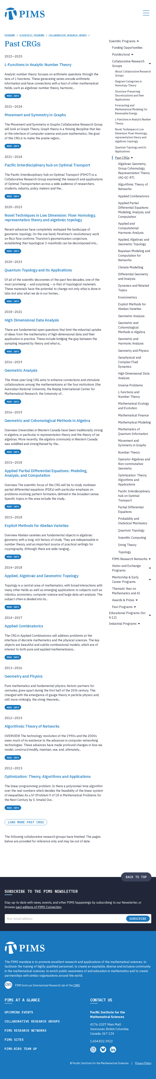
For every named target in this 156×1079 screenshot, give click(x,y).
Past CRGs (122, 158)
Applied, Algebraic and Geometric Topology (133, 242)
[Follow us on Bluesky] (103, 1051)
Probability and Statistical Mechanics (132, 521)
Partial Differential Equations (131, 509)
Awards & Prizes (123, 600)
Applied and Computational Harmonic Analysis (131, 228)
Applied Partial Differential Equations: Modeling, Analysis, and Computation (134, 210)
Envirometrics (127, 297)
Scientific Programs (31, 35)
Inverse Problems (130, 385)
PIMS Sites (14, 1040)
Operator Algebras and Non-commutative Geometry (134, 463)
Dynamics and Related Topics (133, 288)
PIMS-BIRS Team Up (21, 1049)
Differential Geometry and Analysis (133, 276)
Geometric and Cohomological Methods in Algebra (131, 327)
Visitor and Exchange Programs (126, 568)
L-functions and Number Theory (129, 394)
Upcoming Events (19, 1012)
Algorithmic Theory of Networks (133, 186)
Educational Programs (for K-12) (127, 615)
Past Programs (122, 607)
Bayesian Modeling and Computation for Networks (134, 255)
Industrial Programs (123, 623)
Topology (124, 552)
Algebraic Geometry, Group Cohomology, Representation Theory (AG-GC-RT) (134, 170)
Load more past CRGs (26, 822)
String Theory (127, 545)
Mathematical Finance (133, 415)
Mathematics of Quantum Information (133, 431)
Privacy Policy (143, 1063)
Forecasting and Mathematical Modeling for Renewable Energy (131, 109)
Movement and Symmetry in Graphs (132, 443)
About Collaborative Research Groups (133, 73)
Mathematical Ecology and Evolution (133, 406)
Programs (10, 35)
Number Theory (129, 452)
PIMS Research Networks (129, 559)
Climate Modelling (130, 267)
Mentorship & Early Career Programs (125, 579)
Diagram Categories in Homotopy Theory (128, 83)
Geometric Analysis (131, 316)
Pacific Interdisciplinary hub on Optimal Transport (134, 495)
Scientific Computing (132, 538)
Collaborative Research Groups (68, 35)
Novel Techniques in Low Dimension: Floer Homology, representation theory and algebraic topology (131, 135)
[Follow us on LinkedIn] (113, 1051)
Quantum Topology (131, 530)
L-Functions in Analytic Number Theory (133, 121)
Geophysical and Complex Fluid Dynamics (129, 362)
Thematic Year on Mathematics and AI (126, 591)
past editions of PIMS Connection (38, 907)
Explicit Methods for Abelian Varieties (132, 306)
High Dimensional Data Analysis (134, 376)
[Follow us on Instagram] (93, 1051)
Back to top (136, 877)
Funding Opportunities (127, 47)
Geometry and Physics (133, 351)
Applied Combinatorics (133, 196)
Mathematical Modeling (134, 422)
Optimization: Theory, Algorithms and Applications (132, 479)
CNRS (76, 985)
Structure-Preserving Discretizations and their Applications (129, 95)
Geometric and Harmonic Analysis (131, 341)
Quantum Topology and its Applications (130, 149)
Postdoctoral (121, 54)
